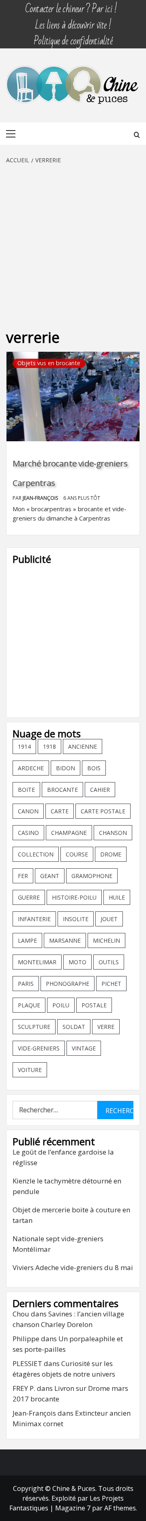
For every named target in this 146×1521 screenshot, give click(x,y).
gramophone (91, 876)
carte (60, 811)
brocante (62, 789)
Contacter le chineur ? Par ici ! (71, 5)
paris (26, 983)
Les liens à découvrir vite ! (73, 21)
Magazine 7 (72, 1508)
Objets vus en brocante (48, 363)
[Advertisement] (73, 242)
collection (36, 854)
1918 (49, 746)
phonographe (67, 983)
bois (94, 768)
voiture (30, 1070)
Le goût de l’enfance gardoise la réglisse (63, 1157)
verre (105, 1027)
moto (77, 962)
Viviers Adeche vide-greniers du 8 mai (73, 1267)
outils (109, 962)
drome (110, 854)
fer (23, 876)
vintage (84, 1048)
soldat (73, 1027)
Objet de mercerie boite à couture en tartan (71, 1215)
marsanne (65, 940)
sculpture (34, 1027)
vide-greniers (39, 1048)
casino (28, 833)
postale (94, 1005)
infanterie (34, 919)
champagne (69, 833)
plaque (29, 1005)
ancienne (82, 746)
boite (26, 789)
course (77, 854)
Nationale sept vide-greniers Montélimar (58, 1244)
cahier (100, 789)
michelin (106, 940)
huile (117, 897)
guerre (29, 897)
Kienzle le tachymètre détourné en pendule (67, 1186)
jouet (109, 919)
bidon (65, 768)
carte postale (103, 811)
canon (28, 811)
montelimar (37, 962)
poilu (60, 1005)
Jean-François (41, 498)
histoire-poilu (74, 897)
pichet (111, 983)
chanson (113, 833)
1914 (24, 746)
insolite (75, 919)
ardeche (31, 768)
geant (49, 876)
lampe (27, 940)
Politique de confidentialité (73, 37)
